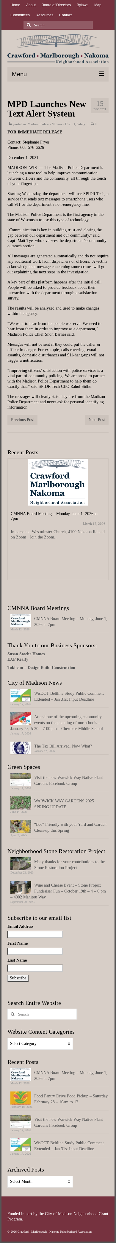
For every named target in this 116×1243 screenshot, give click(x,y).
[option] (58, 522)
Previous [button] (12, 525)
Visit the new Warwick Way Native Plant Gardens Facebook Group (68, 780)
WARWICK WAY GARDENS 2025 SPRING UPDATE (64, 804)
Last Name (17, 960)
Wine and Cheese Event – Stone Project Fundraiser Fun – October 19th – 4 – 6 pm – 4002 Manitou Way (58, 891)
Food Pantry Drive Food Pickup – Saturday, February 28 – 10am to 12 (71, 1099)
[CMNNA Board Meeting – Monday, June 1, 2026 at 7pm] (58, 482)
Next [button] (103, 525)
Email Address (20, 926)
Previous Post (22, 419)
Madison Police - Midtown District (51, 124)
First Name (17, 943)
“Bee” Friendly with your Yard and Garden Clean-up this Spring (70, 827)
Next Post (97, 419)
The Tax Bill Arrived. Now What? (63, 746)
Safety (81, 124)
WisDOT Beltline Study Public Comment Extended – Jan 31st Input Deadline (69, 696)
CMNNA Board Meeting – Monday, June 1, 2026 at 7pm (70, 621)
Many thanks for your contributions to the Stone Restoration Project (69, 865)
